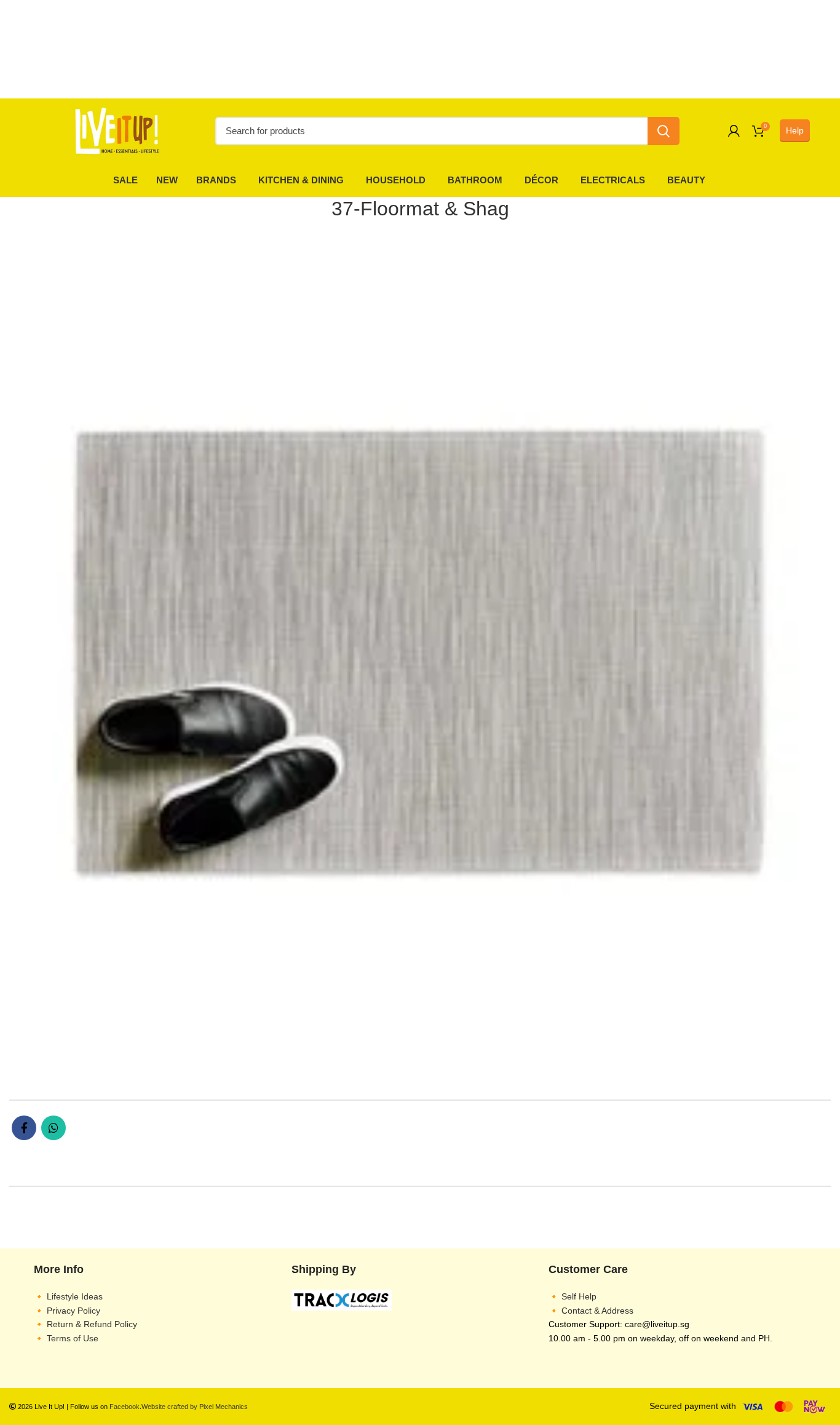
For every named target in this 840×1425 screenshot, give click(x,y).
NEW (167, 180)
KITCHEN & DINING (301, 180)
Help (795, 130)
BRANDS (216, 180)
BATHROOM (475, 180)
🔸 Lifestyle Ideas (68, 1296)
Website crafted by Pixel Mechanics (194, 1406)
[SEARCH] (664, 131)
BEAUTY (686, 180)
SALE (125, 180)
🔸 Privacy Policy (67, 1310)
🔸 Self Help (572, 1296)
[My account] (734, 131)
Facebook (124, 1406)
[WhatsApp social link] (53, 1128)
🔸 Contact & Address (591, 1310)
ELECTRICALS (612, 180)
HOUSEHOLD (396, 180)
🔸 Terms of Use (66, 1338)
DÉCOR (541, 180)
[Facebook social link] (24, 1128)
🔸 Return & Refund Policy (85, 1324)
